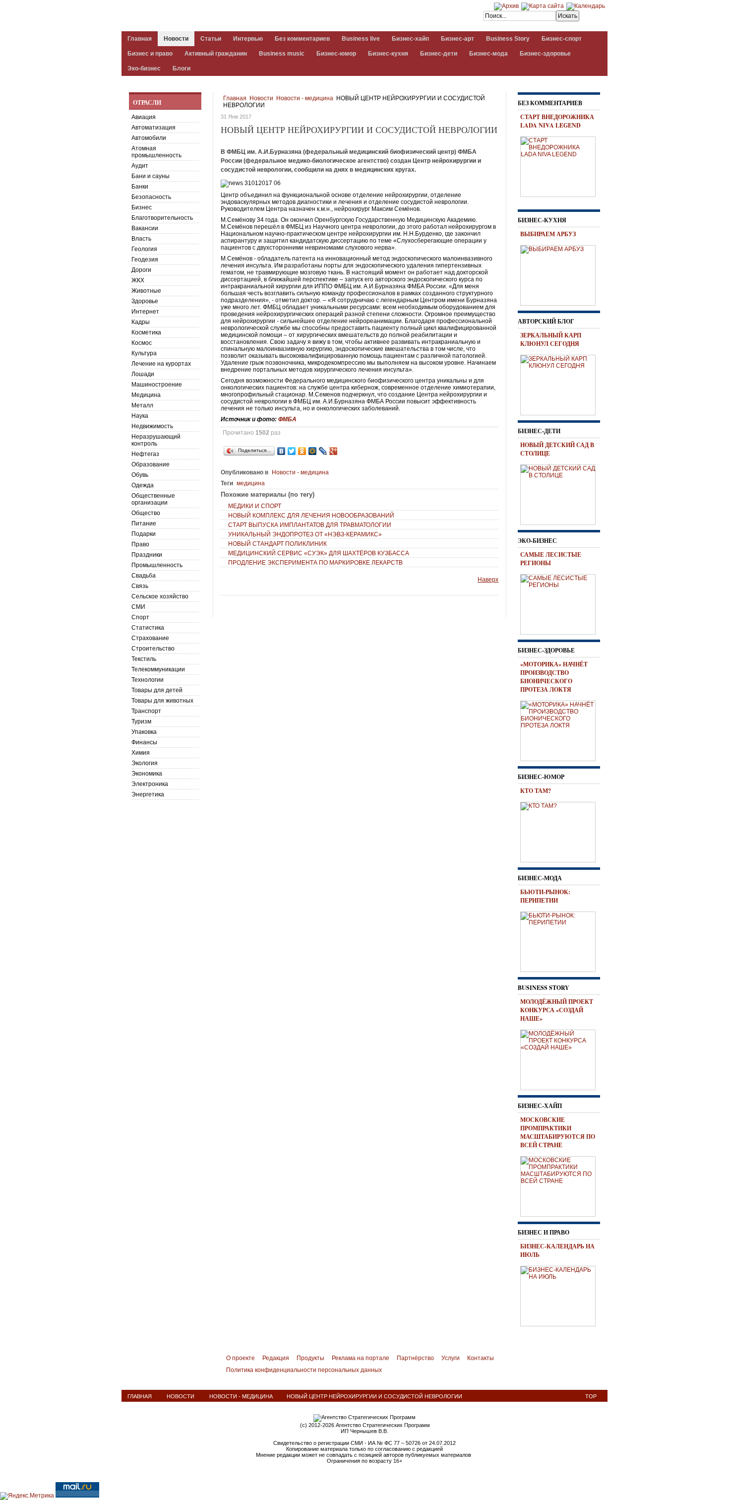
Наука (139, 415)
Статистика (147, 627)
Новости (261, 98)
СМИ (138, 606)
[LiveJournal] (323, 451)
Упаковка (144, 731)
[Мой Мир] (312, 451)
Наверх (488, 579)
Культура (144, 353)
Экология (144, 763)
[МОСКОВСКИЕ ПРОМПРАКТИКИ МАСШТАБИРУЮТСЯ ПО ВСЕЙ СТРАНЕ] (561, 1185)
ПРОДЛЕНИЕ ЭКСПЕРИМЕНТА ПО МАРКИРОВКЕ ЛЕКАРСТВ (315, 562)
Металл (142, 405)
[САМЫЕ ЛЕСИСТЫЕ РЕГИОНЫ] (561, 603)
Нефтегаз (145, 454)
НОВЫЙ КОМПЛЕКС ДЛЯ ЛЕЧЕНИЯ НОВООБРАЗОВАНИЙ (311, 515)
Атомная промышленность (156, 152)
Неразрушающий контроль (156, 440)
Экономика (146, 773)
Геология (144, 249)
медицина (251, 483)
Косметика (146, 332)
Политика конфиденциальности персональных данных (304, 1370)
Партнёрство (415, 1358)
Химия (140, 752)
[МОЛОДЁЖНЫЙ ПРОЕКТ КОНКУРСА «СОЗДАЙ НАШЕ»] (561, 1058)
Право (140, 544)
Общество (145, 513)
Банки (139, 186)
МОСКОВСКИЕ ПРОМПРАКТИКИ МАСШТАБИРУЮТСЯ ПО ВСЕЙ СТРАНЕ (557, 1132)
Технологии (147, 679)
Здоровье (144, 301)
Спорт (140, 617)
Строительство (153, 648)
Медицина (146, 394)
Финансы (144, 742)
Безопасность (151, 197)
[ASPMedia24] (205, 16)
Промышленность (156, 565)
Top (591, 1396)
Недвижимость (152, 426)
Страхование (150, 638)
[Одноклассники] (302, 451)
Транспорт (146, 711)
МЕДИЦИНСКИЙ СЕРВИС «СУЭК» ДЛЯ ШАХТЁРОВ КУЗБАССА (318, 553)
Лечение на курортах (161, 363)
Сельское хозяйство (159, 596)
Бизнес (141, 207)
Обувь (139, 474)
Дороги (141, 269)
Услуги (450, 1358)
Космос (141, 342)
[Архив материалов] (506, 5)
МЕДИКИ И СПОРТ (254, 506)
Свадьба (143, 575)
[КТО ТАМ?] (561, 830)
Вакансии (144, 228)
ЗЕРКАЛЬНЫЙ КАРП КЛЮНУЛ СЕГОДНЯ (550, 339)
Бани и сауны (150, 176)
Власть (141, 238)
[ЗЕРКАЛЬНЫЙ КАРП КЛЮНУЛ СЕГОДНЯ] (561, 383)
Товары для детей (156, 690)
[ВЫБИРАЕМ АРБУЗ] (561, 274)
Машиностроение (156, 384)
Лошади (142, 374)
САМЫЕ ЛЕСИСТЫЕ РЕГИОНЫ (550, 558)
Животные (146, 290)
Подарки (143, 533)
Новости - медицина (304, 98)
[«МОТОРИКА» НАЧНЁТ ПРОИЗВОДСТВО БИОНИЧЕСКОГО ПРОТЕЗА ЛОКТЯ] (561, 729)
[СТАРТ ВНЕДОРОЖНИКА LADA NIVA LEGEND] (561, 165)
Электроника (149, 784)
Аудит (139, 165)
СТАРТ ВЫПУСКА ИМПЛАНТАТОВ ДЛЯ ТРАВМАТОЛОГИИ (309, 525)
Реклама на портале (360, 1358)
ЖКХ (137, 280)
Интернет (145, 311)
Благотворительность (162, 217)
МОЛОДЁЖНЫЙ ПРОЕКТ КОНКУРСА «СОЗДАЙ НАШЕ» (556, 1010)
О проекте (240, 1358)
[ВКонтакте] (281, 451)
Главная (234, 98)
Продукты (310, 1358)
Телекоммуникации (158, 669)
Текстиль (143, 658)
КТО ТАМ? (535, 790)
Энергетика (147, 794)
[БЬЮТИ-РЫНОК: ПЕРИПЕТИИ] (561, 940)
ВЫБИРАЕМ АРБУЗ (548, 234)
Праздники (146, 554)
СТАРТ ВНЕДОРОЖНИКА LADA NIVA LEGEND (557, 121)
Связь (139, 586)
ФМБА (287, 419)
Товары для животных (162, 700)
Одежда (142, 485)
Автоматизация (153, 127)
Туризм (141, 721)
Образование (150, 464)
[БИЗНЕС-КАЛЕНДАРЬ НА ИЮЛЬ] (561, 1294)
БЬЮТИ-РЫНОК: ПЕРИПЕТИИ (545, 896)
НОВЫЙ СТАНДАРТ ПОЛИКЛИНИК (277, 543)
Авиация (143, 117)
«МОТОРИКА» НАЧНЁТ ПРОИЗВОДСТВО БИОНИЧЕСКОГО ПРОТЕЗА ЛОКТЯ (554, 677)
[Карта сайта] (542, 5)
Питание (143, 523)
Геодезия (144, 259)
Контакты (480, 1358)
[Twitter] (292, 451)
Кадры (140, 322)
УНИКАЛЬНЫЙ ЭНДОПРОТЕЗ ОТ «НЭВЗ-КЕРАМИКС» (305, 534)
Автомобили (148, 137)
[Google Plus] (333, 451)
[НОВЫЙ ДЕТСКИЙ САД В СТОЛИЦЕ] (561, 493)
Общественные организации (153, 499)
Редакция (275, 1358)
